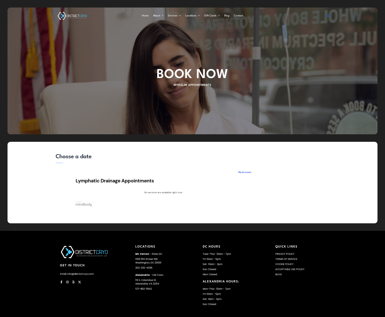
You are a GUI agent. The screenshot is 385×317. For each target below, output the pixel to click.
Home (145, 15)
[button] (161, 15)
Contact (238, 15)
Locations (191, 15)
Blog (226, 15)
